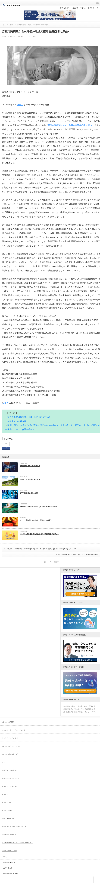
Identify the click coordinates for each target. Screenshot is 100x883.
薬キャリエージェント (10, 786)
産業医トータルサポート (10, 778)
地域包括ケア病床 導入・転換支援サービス (17, 843)
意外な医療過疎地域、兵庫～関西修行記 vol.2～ (70, 125)
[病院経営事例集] (11, 6)
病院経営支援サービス (10, 835)
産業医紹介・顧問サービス (11, 770)
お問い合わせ (8, 868)
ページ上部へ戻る (96, 880)
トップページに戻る (53, 562)
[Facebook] (6, 444)
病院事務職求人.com (9, 851)
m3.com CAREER (8, 722)
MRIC (20, 104)
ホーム (5, 857)
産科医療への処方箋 (16, 421)
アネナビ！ (6, 762)
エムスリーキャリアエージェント (13, 730)
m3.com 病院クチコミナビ (11, 746)
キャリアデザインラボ (10, 738)
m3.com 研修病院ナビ (10, 754)
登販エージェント (8, 818)
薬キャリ (5, 794)
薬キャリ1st (6, 802)
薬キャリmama (7, 810)
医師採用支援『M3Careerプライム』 (15, 827)
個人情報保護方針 (9, 862)
